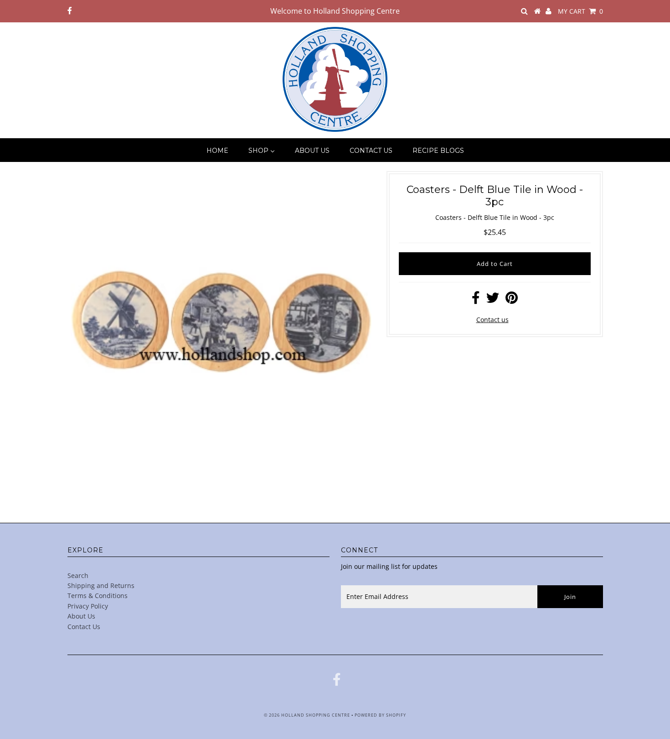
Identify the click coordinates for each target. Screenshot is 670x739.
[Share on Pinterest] (511, 300)
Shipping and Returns (100, 585)
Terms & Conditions (97, 595)
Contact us (492, 319)
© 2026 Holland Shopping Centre (307, 715)
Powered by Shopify (380, 715)
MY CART (580, 11)
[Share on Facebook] (476, 300)
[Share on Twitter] (492, 300)
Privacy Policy (87, 606)
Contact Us (83, 626)
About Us (81, 616)
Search (77, 575)
